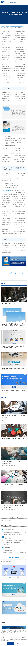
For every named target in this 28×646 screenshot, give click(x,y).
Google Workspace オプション (15, 272)
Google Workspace (7, 190)
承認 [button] (10, 643)
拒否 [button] (18, 643)
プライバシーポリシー (17, 637)
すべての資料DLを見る (14, 619)
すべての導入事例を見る (14, 557)
